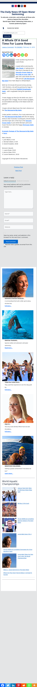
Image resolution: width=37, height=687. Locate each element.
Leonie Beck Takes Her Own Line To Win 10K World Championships (25, 556)
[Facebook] (4, 56)
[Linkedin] (11, 56)
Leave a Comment (8, 47)
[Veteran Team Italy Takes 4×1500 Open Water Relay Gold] (9, 494)
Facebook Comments (23, 181)
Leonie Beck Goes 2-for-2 (24, 534)
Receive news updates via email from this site (18, 245)
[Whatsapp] (22, 56)
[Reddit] (18, 56)
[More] (26, 56)
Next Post (18, 170)
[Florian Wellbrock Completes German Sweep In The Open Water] (9, 525)
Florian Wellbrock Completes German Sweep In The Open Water (26, 520)
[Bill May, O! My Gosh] (9, 510)
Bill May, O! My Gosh (23, 503)
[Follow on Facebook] (13, 6)
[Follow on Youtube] (25, 6)
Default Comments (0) (10, 181)
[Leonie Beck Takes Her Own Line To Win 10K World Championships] (9, 560)
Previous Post (18, 167)
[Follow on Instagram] (16, 6)
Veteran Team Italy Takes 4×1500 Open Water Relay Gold (25, 490)
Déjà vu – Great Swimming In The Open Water (16, 570)
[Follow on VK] (22, 6)
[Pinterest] (15, 56)
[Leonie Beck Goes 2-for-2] (9, 540)
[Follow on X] (19, 6)
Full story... (8, 306)
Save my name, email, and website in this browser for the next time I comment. (17, 236)
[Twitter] (7, 56)
